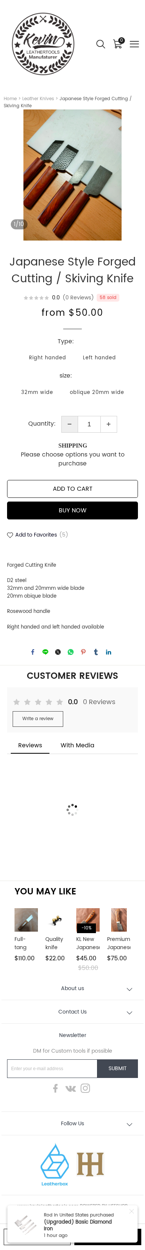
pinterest (83, 652)
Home (10, 98)
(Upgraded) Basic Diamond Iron (78, 1225)
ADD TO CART (73, 489)
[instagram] (87, 1090)
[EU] (55, 1164)
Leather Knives (38, 98)
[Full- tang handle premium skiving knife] (26, 920)
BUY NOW (73, 510)
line (45, 652)
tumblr (96, 652)
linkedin (108, 652)
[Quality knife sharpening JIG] (57, 920)
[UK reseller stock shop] (90, 1164)
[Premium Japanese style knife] (118, 920)
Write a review (38, 718)
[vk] (72, 1090)
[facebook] (57, 1090)
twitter (58, 652)
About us (72, 988)
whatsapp (70, 652)
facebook (32, 652)
